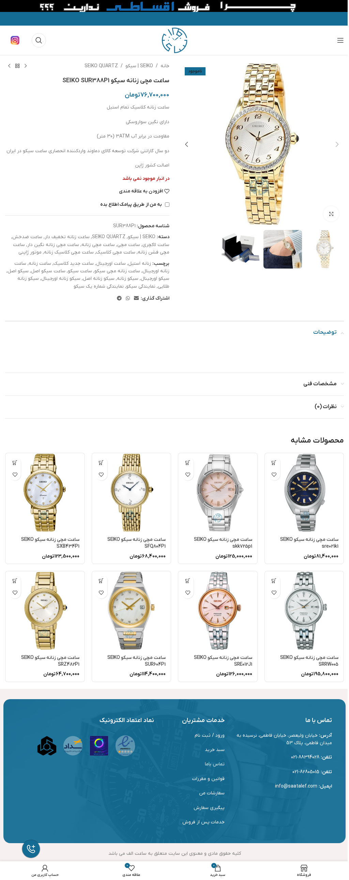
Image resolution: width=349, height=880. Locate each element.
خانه (165, 66)
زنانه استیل (139, 263)
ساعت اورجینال (111, 263)
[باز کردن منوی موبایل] (340, 40)
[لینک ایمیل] (136, 299)
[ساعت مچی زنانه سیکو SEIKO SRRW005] (304, 610)
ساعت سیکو (80, 271)
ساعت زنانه (40, 263)
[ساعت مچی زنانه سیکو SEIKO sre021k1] (304, 492)
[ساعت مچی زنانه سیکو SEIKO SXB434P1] (45, 492)
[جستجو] (38, 40)
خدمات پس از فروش (203, 822)
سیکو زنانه (127, 278)
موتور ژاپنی (30, 252)
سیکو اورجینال (155, 278)
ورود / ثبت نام (210, 735)
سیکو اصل (18, 271)
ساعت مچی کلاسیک (115, 252)
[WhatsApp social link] (128, 299)
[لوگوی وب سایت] (174, 40)
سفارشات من (212, 793)
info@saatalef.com (296, 786)
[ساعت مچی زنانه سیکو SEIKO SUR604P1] (131, 610)
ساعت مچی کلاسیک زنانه (69, 252)
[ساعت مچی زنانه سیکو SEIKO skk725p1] (217, 492)
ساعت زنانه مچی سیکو (117, 271)
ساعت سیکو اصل (48, 271)
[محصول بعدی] (9, 66)
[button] (337, 144)
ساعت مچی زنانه (98, 245)
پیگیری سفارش (209, 808)
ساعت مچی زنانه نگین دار (53, 245)
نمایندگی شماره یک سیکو (99, 286)
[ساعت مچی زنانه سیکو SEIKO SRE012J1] (217, 610)
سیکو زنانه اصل (99, 278)
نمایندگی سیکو (140, 286)
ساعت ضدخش (27, 237)
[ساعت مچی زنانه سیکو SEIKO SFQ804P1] (131, 492)
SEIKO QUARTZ (101, 66)
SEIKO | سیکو (139, 66)
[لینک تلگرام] (119, 299)
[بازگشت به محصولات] (17, 66)
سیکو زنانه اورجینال (60, 278)
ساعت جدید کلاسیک (74, 263)
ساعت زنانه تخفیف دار (67, 237)
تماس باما (215, 764)
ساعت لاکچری (155, 245)
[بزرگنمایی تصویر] (331, 213)
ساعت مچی (128, 245)
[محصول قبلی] (25, 66)
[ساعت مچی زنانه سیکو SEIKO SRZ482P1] (45, 610)
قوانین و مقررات (208, 779)
